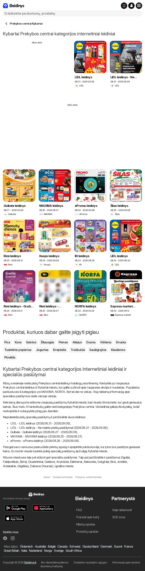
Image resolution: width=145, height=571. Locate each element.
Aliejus (77, 342)
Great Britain (11, 550)
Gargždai (103, 462)
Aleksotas (89, 462)
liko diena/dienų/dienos (54, 562)
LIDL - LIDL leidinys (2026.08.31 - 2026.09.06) (40, 423)
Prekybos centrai (49, 383)
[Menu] (139, 5)
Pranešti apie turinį (87, 517)
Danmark (106, 546)
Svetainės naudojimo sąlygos (90, 562)
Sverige (58, 550)
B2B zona (118, 517)
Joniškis (122, 462)
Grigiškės (23, 466)
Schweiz (74, 546)
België (52, 546)
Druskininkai (35, 462)
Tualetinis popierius (18, 350)
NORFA (60, 392)
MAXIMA (47, 392)
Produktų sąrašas (87, 531)
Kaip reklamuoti (122, 510)
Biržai (23, 462)
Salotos (31, 342)
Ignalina (59, 466)
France (128, 546)
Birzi (113, 462)
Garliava (50, 462)
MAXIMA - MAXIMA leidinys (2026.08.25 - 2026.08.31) (46, 436)
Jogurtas (42, 350)
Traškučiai (78, 350)
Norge (48, 550)
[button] (131, 5)
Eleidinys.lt (30, 562)
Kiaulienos (118, 350)
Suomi (118, 546)
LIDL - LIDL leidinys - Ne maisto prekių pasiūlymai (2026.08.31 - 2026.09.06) (59, 428)
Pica (7, 342)
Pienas (63, 342)
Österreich (26, 546)
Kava (18, 342)
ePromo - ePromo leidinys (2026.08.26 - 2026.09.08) (44, 441)
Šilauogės (47, 342)
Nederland (35, 550)
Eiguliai (125, 457)
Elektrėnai (76, 462)
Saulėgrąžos (97, 350)
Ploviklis (9, 357)
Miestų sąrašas (85, 524)
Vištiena (105, 342)
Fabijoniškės (11, 462)
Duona (90, 342)
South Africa (74, 550)
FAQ (79, 510)
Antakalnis (9, 466)
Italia (24, 550)
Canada (62, 546)
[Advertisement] (37, 70)
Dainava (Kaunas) (41, 466)
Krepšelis (59, 350)
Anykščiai (62, 462)
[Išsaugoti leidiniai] (124, 5)
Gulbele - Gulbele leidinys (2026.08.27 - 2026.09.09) (43, 432)
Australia (40, 546)
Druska (121, 342)
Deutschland (91, 546)
